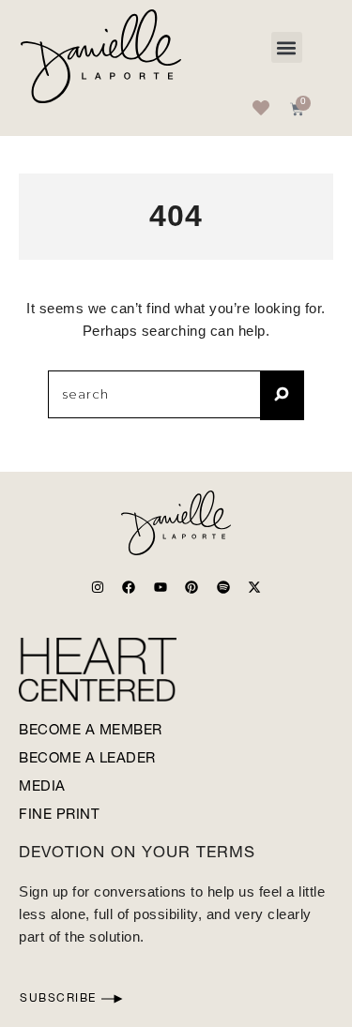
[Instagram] (97, 587)
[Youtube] (160, 587)
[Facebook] (128, 587)
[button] (286, 47)
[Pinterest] (191, 587)
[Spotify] (223, 587)
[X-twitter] (254, 587)
